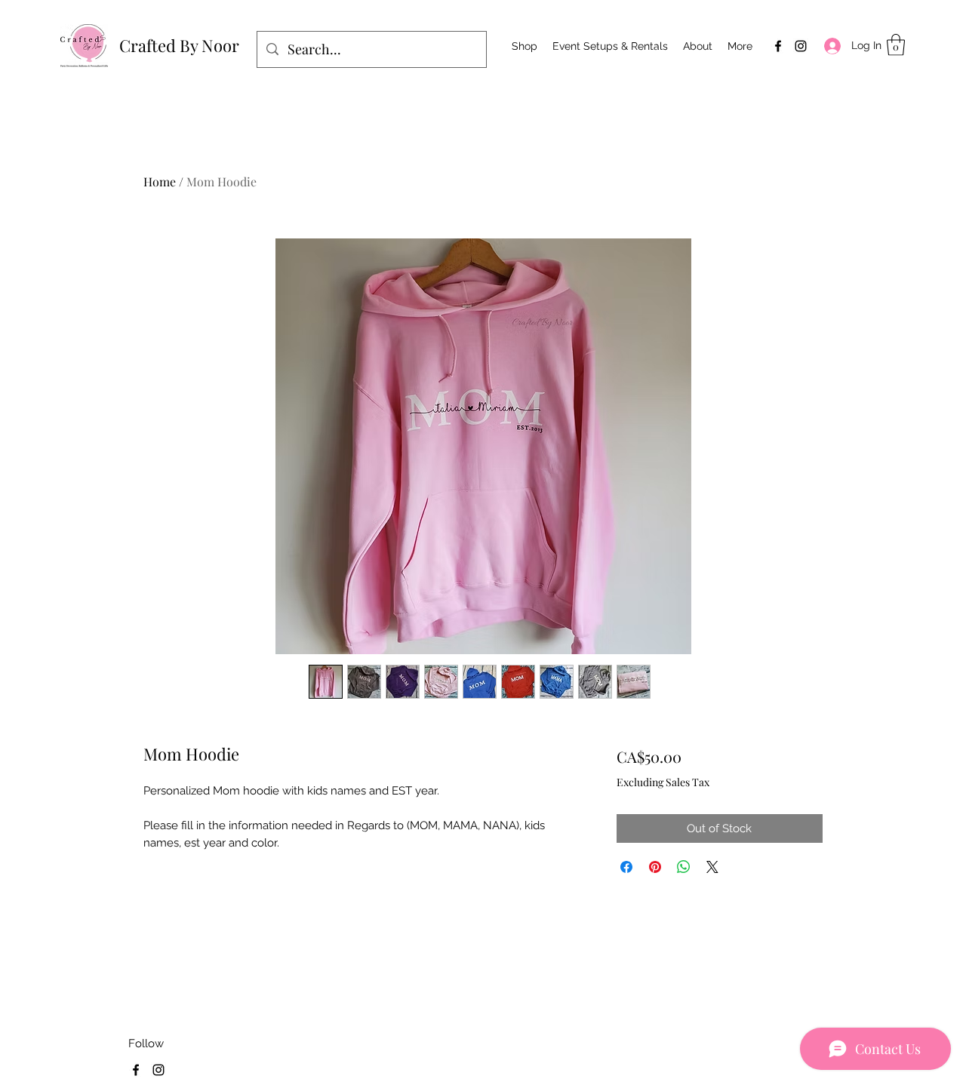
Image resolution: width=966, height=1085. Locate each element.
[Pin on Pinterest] (655, 867)
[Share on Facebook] (626, 867)
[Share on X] (712, 867)
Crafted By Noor (179, 45)
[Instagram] (800, 46)
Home (159, 181)
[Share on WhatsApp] (684, 867)
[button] (896, 45)
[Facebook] (778, 46)
